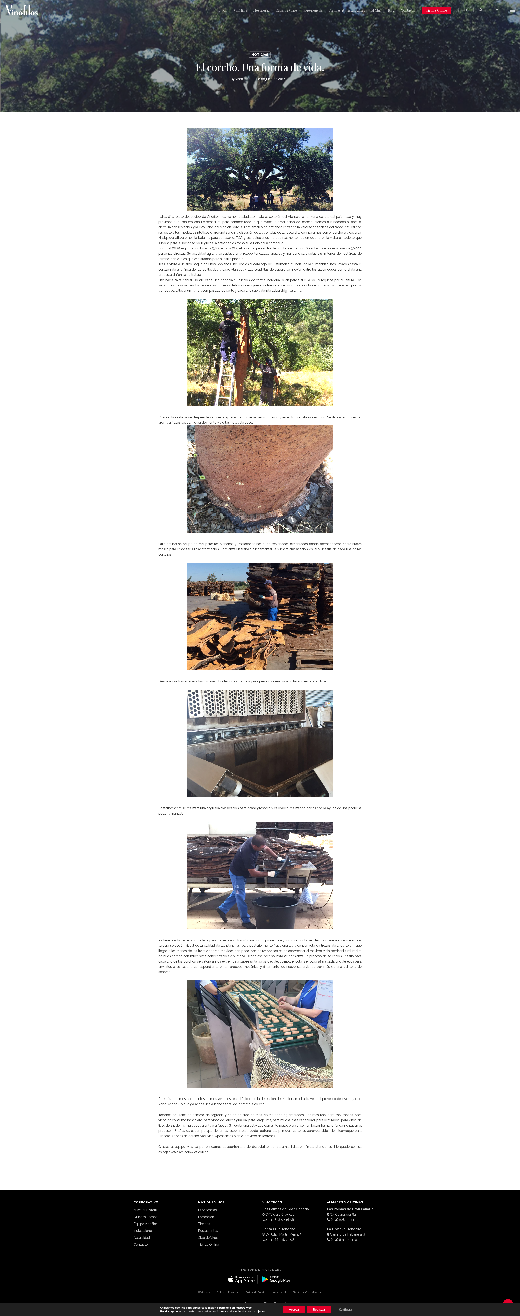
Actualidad (142, 1238)
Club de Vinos (208, 1238)
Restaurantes (208, 1231)
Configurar (346, 1310)
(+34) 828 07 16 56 (280, 1220)
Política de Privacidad (227, 1292)
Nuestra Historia (146, 1210)
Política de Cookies (256, 1292)
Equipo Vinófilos (146, 1224)
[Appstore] (241, 1282)
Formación (206, 1217)
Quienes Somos (145, 1217)
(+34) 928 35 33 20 (345, 1220)
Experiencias (207, 1210)
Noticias (259, 55)
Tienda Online (208, 1244)
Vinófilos (241, 79)
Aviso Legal (279, 1292)
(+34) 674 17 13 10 (344, 1240)
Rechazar (319, 1310)
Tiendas (204, 1224)
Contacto (141, 1244)
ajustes (261, 1311)
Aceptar (294, 1310)
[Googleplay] (276, 1282)
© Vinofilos (204, 1292)
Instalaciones (143, 1231)
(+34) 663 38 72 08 (280, 1240)
